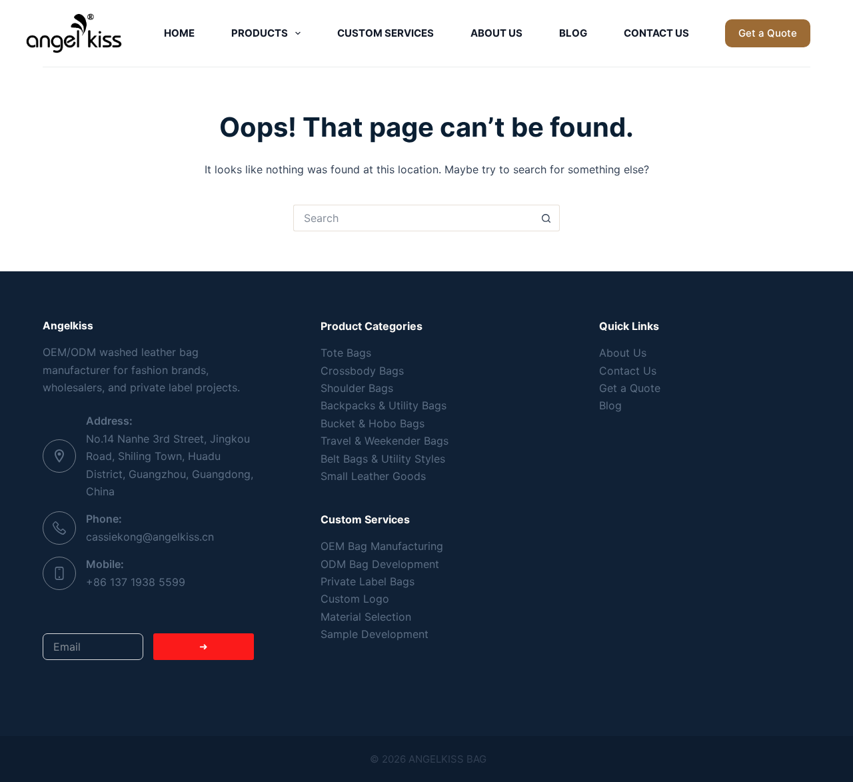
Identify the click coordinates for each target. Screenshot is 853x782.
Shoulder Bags (357, 388)
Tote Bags (346, 352)
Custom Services (385, 33)
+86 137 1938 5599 (135, 582)
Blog (573, 33)
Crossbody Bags (362, 370)
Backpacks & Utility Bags (383, 405)
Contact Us (656, 33)
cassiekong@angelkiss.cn (150, 536)
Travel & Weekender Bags (384, 440)
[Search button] (546, 218)
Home (179, 33)
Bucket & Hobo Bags (373, 423)
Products (259, 33)
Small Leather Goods (373, 476)
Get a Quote (767, 33)
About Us (496, 33)
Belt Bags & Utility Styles (383, 458)
